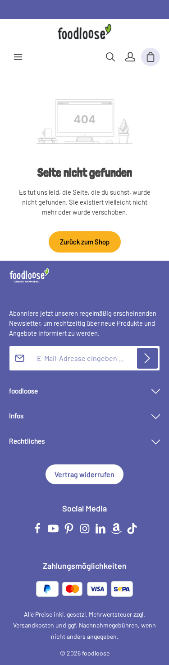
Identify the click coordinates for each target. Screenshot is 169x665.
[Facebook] (38, 531)
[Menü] (18, 57)
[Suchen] (110, 57)
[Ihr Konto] (130, 57)
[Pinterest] (70, 531)
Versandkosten (33, 625)
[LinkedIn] (101, 531)
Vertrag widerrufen (84, 474)
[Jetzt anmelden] (147, 358)
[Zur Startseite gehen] (85, 31)
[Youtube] (54, 531)
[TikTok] (132, 531)
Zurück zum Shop (85, 242)
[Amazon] (117, 531)
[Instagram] (85, 531)
